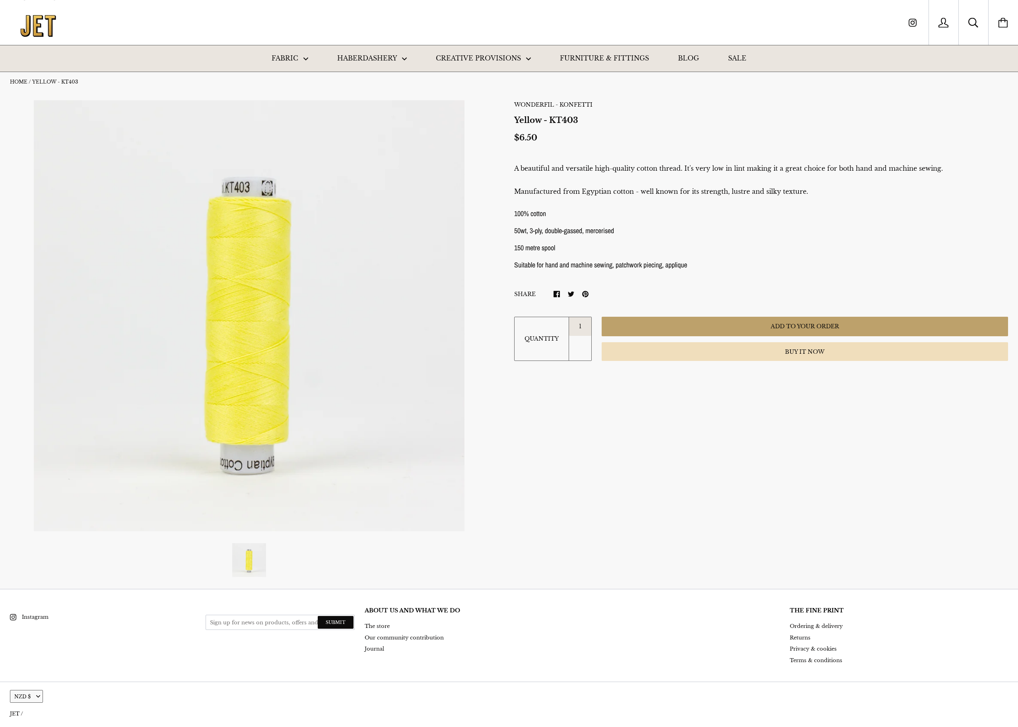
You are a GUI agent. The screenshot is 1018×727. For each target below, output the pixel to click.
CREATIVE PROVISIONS (479, 58)
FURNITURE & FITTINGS (604, 58)
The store (377, 626)
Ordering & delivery (816, 626)
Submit (336, 622)
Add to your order (805, 326)
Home (18, 82)
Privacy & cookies (813, 648)
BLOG (688, 58)
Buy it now (804, 351)
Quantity (542, 338)
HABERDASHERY (368, 58)
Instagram (35, 617)
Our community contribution (404, 637)
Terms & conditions (816, 660)
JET (14, 713)
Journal (374, 648)
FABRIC (286, 58)
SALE (737, 58)
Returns (800, 637)
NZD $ (22, 697)
